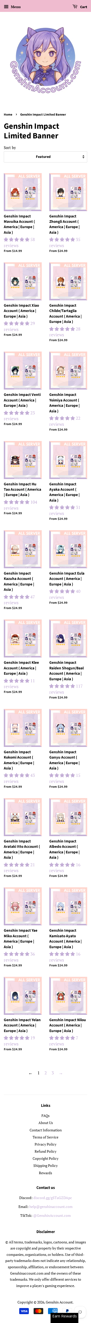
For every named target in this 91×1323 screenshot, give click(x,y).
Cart (83, 7)
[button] (17, 239)
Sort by (10, 147)
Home (8, 114)
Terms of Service (45, 1137)
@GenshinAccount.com (52, 1215)
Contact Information (46, 1130)
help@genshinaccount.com (51, 1206)
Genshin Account (59, 1302)
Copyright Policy (45, 1158)
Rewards (45, 1172)
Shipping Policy (45, 1165)
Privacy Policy (45, 1144)
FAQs (45, 1115)
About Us (45, 1122)
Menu (15, 6)
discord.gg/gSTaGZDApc (52, 1197)
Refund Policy (45, 1151)
